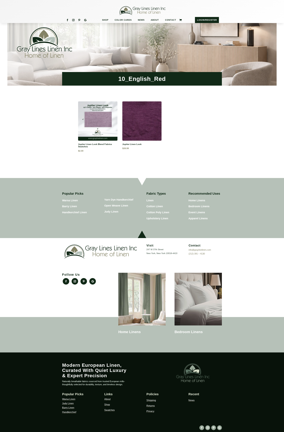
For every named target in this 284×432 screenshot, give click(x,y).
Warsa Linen (70, 200)
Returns (150, 406)
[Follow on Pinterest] (79, 20)
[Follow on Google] (85, 20)
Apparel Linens (198, 218)
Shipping (151, 400)
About (155, 20)
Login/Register (207, 20)
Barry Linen (69, 206)
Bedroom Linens (198, 206)
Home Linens (196, 200)
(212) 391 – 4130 (197, 253)
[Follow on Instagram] (73, 20)
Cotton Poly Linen (157, 212)
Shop (105, 20)
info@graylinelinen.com (200, 250)
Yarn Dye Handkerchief (118, 199)
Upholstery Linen (157, 218)
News (141, 20)
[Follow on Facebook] (67, 20)
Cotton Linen (154, 206)
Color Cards (123, 20)
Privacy (150, 411)
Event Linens (196, 212)
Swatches (109, 410)
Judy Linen (111, 211)
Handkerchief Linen (74, 212)
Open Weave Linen (116, 205)
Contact (170, 20)
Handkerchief (69, 412)
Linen (150, 200)
